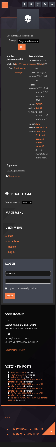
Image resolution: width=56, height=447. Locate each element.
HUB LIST (38, 429)
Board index (14, 176)
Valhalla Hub (16, 377)
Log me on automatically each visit (23, 288)
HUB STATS (16, 434)
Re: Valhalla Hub (18, 372)
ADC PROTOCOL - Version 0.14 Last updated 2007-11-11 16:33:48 (41, 135)
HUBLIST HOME (19, 429)
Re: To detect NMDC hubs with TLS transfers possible (25, 380)
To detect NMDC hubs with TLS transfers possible (28, 398)
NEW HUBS (33, 434)
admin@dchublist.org (15, 350)
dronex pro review (16, 170)
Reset (7, 417)
